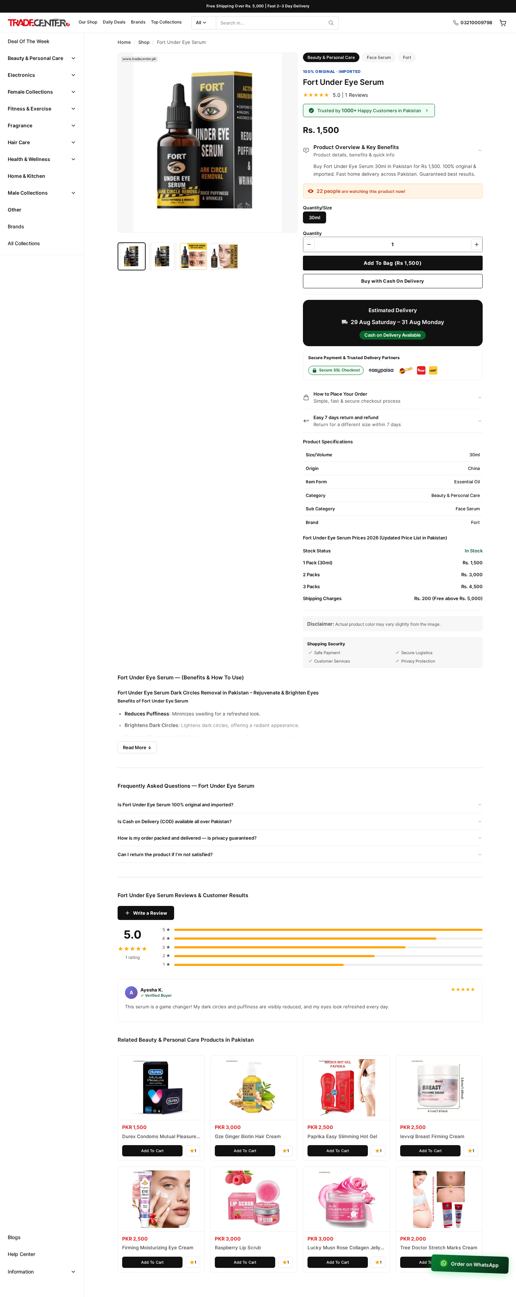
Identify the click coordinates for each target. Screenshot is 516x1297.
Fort (407, 57)
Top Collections (166, 22)
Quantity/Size (317, 207)
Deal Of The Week (28, 41)
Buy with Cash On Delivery (392, 281)
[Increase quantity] (476, 244)
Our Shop (88, 22)
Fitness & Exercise (29, 109)
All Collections (24, 243)
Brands (138, 22)
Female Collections (30, 92)
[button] (42, 58)
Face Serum (379, 57)
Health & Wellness (29, 159)
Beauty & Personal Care (35, 58)
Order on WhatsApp (474, 1264)
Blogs (14, 1237)
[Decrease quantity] (309, 244)
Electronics (21, 75)
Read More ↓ (137, 747)
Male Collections (28, 193)
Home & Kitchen (26, 176)
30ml (314, 217)
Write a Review (150, 913)
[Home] (38, 22)
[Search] (331, 22)
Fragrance (20, 125)
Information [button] (21, 1272)
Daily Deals (114, 22)
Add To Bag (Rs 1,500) (393, 263)
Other (14, 210)
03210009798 (476, 22)
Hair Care (19, 142)
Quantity (312, 233)
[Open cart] (502, 22)
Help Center (21, 1254)
